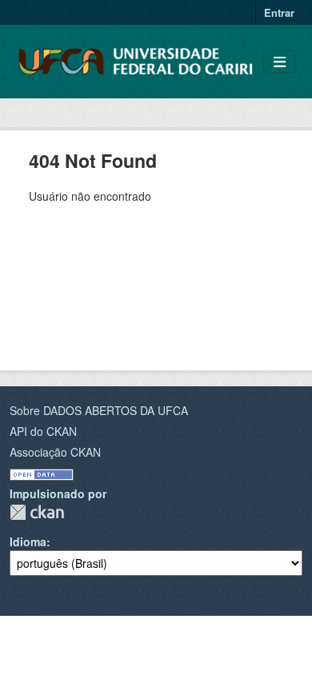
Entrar (279, 12)
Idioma (28, 541)
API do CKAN (43, 431)
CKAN (37, 512)
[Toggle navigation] (279, 62)
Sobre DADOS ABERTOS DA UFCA (99, 410)
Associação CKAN (55, 452)
